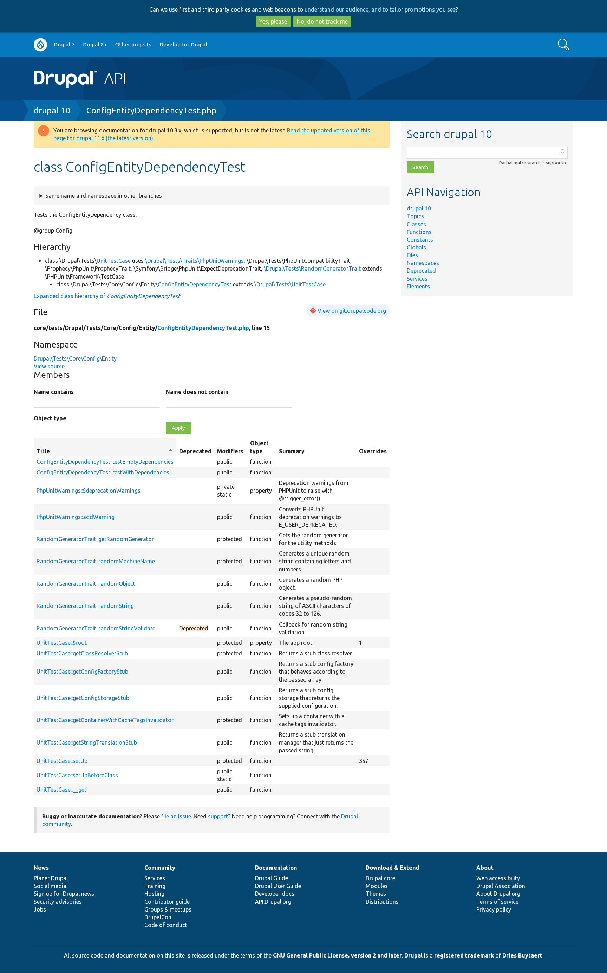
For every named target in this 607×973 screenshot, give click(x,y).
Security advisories (58, 902)
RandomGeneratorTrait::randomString (85, 606)
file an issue (176, 816)
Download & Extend (392, 867)
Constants (420, 239)
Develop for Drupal (183, 44)
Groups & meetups (167, 909)
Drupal (413, 955)
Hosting (154, 893)
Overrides (373, 451)
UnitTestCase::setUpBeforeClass (77, 775)
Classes (416, 224)
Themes (376, 893)
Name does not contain (197, 392)
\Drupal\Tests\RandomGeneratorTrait (312, 268)
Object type (50, 418)
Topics (415, 216)
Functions (419, 232)
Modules (377, 886)
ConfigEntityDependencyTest (194, 284)
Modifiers (230, 451)
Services (417, 278)
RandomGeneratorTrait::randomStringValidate (96, 628)
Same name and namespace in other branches (103, 196)
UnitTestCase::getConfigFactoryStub (82, 671)
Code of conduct (165, 925)
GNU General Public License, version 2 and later (337, 955)
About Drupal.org (498, 893)
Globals (416, 247)
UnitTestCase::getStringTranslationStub (87, 742)
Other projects (133, 44)
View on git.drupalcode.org (352, 310)
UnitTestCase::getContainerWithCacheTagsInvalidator (105, 720)
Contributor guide (167, 902)
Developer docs (274, 893)
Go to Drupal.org (40, 45)
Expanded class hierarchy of (107, 296)
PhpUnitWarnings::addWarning (76, 517)
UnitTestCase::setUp (62, 761)
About (485, 867)
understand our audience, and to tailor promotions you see (380, 9)
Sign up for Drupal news (64, 893)
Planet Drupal (51, 878)
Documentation (276, 867)
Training (154, 886)
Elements (418, 286)
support (218, 816)
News (41, 867)
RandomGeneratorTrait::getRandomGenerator (95, 539)
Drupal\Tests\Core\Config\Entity (75, 358)
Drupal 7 (64, 44)
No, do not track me (322, 21)
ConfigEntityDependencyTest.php (151, 110)
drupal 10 (52, 110)
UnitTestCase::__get (61, 789)
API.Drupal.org (273, 902)
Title (105, 451)
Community (159, 867)
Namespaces (423, 263)
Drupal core (380, 878)
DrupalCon (157, 917)
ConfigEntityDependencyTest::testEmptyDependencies (105, 462)
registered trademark (464, 955)
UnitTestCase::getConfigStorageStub (83, 698)
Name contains (54, 392)
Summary (292, 451)
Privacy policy (493, 909)
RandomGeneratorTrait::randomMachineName (96, 561)
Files (412, 255)
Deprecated (421, 270)
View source (49, 366)
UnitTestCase (114, 261)
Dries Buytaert (522, 955)
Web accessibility (498, 878)
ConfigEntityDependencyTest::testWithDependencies (103, 472)
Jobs (40, 909)
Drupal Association (500, 886)
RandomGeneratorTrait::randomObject (86, 583)
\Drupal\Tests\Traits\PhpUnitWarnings (194, 261)
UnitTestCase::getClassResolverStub (82, 653)
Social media (50, 886)
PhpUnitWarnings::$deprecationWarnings (89, 490)
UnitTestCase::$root (62, 643)
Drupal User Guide (278, 886)
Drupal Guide (271, 878)
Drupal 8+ (95, 44)
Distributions (382, 902)
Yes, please (273, 21)
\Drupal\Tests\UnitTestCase (290, 284)
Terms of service (497, 902)
